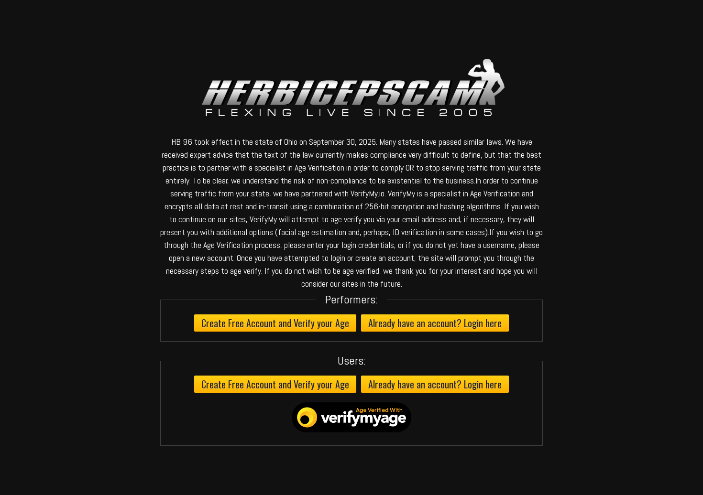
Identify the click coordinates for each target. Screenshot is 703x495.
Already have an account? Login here (435, 323)
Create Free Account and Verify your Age (275, 323)
